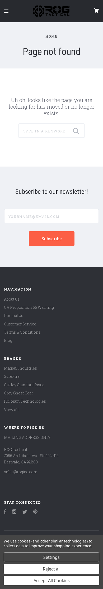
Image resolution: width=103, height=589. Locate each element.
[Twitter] (24, 512)
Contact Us (13, 315)
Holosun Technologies (25, 401)
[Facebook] (5, 512)
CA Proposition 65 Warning (29, 307)
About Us (12, 299)
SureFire (12, 376)
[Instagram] (14, 512)
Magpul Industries (20, 368)
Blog (8, 340)
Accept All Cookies (52, 580)
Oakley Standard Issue (24, 384)
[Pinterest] (35, 512)
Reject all (51, 569)
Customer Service (20, 323)
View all (11, 409)
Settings (51, 557)
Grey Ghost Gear (18, 392)
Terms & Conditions (22, 332)
